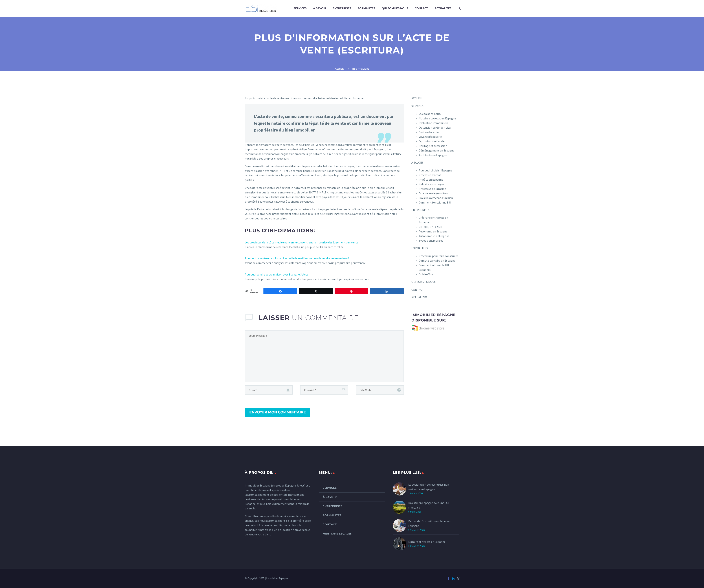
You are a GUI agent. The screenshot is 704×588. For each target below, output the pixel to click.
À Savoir (330, 497)
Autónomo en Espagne (433, 231)
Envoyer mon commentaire (277, 412)
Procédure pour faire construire (438, 256)
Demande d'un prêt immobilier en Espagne (429, 523)
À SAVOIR (417, 162)
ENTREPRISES (342, 8)
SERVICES (300, 8)
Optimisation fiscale (432, 141)
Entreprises (332, 506)
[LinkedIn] (453, 578)
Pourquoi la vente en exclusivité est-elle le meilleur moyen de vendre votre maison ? (297, 258)
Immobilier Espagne (257, 485)
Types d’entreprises (431, 240)
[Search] (458, 8)
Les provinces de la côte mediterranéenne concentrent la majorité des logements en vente (301, 242)
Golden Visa (426, 274)
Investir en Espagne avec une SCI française (428, 505)
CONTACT (421, 8)
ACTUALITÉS (442, 8)
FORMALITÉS (366, 8)
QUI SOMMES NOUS (395, 8)
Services (330, 487)
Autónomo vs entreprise (434, 236)
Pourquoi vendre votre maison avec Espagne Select (276, 274)
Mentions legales (337, 533)
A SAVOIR (319, 8)
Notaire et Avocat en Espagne (426, 541)
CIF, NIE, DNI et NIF (431, 227)
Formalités (332, 515)
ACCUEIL (416, 98)
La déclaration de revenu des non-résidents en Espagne (429, 487)
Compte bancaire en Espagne (437, 260)
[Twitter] (458, 578)
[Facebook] (448, 578)
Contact (330, 524)
